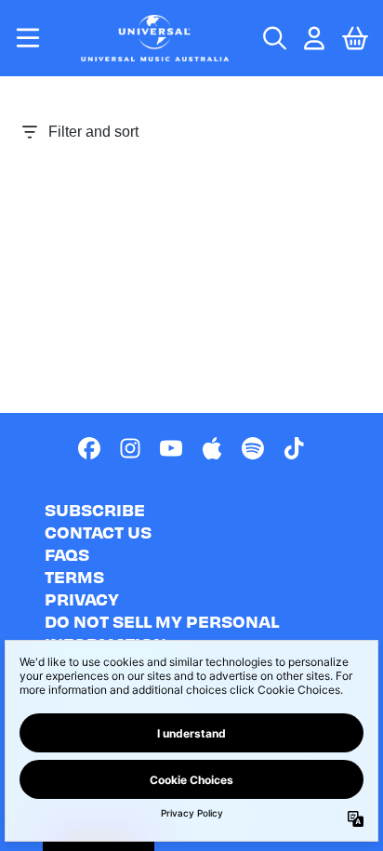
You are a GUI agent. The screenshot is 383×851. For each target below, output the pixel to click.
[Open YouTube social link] (171, 448)
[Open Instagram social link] (130, 448)
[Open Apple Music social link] (212, 448)
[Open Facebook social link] (89, 448)
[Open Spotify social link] (252, 448)
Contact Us (98, 531)
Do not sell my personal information (162, 632)
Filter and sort (93, 132)
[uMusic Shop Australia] (154, 38)
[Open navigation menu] (27, 38)
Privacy (82, 598)
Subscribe (95, 509)
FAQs (67, 554)
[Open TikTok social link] (293, 448)
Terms (74, 576)
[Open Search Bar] (273, 38)
